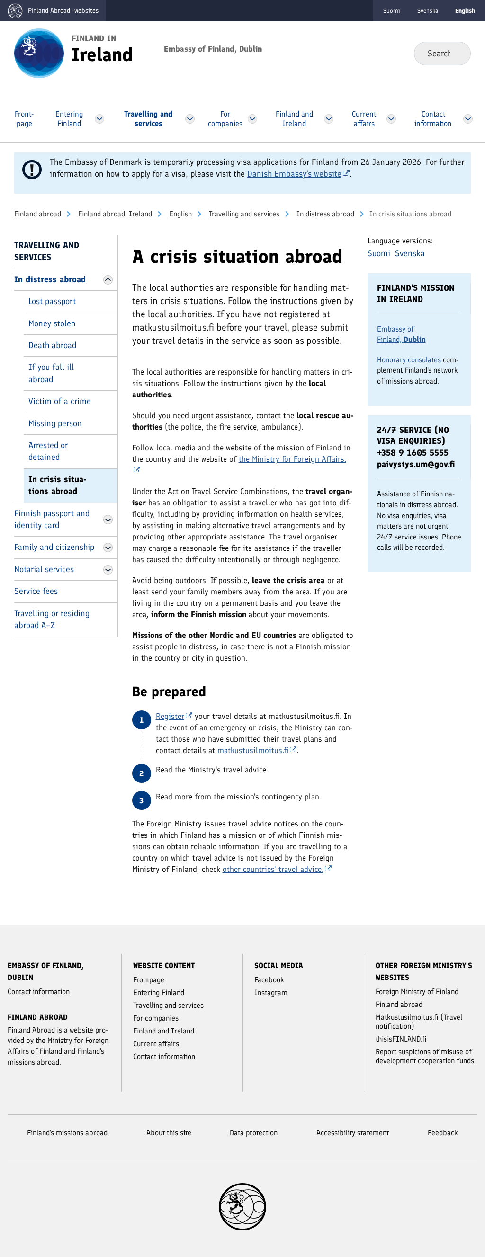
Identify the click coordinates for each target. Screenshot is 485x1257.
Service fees (36, 591)
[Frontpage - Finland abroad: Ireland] (39, 52)
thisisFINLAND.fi (401, 1038)
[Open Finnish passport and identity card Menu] (108, 519)
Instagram (270, 992)
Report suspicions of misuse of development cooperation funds (425, 1056)
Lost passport (52, 301)
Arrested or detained (48, 451)
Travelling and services (243, 213)
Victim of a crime (59, 401)
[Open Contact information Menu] (468, 118)
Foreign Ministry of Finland (417, 991)
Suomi (391, 10)
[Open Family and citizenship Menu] (108, 547)
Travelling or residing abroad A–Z (52, 619)
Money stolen (52, 323)
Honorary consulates (409, 359)
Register (170, 716)
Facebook (269, 979)
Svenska (427, 10)
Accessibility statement (352, 1132)
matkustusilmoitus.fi (252, 750)
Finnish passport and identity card (52, 519)
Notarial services (44, 569)
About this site (168, 1132)
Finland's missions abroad (67, 1132)
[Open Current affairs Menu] (391, 118)
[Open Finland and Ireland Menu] (329, 118)
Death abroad (52, 345)
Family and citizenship (54, 547)
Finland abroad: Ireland (114, 213)
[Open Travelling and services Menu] (190, 118)
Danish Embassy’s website (294, 174)
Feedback (443, 1132)
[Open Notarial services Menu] (108, 569)
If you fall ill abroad (51, 373)
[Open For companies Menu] (253, 118)
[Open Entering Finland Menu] (99, 118)
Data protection (254, 1132)
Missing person (55, 423)
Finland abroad (37, 213)
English (179, 213)
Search (456, 53)
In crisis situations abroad (57, 485)
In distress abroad (324, 213)
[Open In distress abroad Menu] (108, 279)
